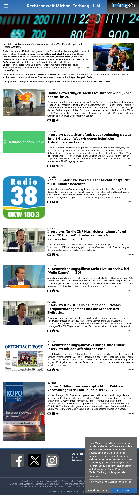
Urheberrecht (51, 483)
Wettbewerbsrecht (33, 483)
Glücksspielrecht (66, 486)
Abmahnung (83, 486)
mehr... (131, 120)
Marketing (126, 482)
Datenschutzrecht (43, 486)
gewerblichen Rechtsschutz (50, 51)
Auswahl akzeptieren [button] (97, 490)
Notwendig (97, 482)
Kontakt (75, 457)
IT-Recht (26, 51)
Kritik (58, 81)
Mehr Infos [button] (94, 476)
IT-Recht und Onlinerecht (72, 483)
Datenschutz (77, 460)
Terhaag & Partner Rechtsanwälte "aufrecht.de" (35, 74)
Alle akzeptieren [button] (123, 490)
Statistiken (112, 482)
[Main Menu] (6, 6)
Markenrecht (16, 483)
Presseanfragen (101, 81)
